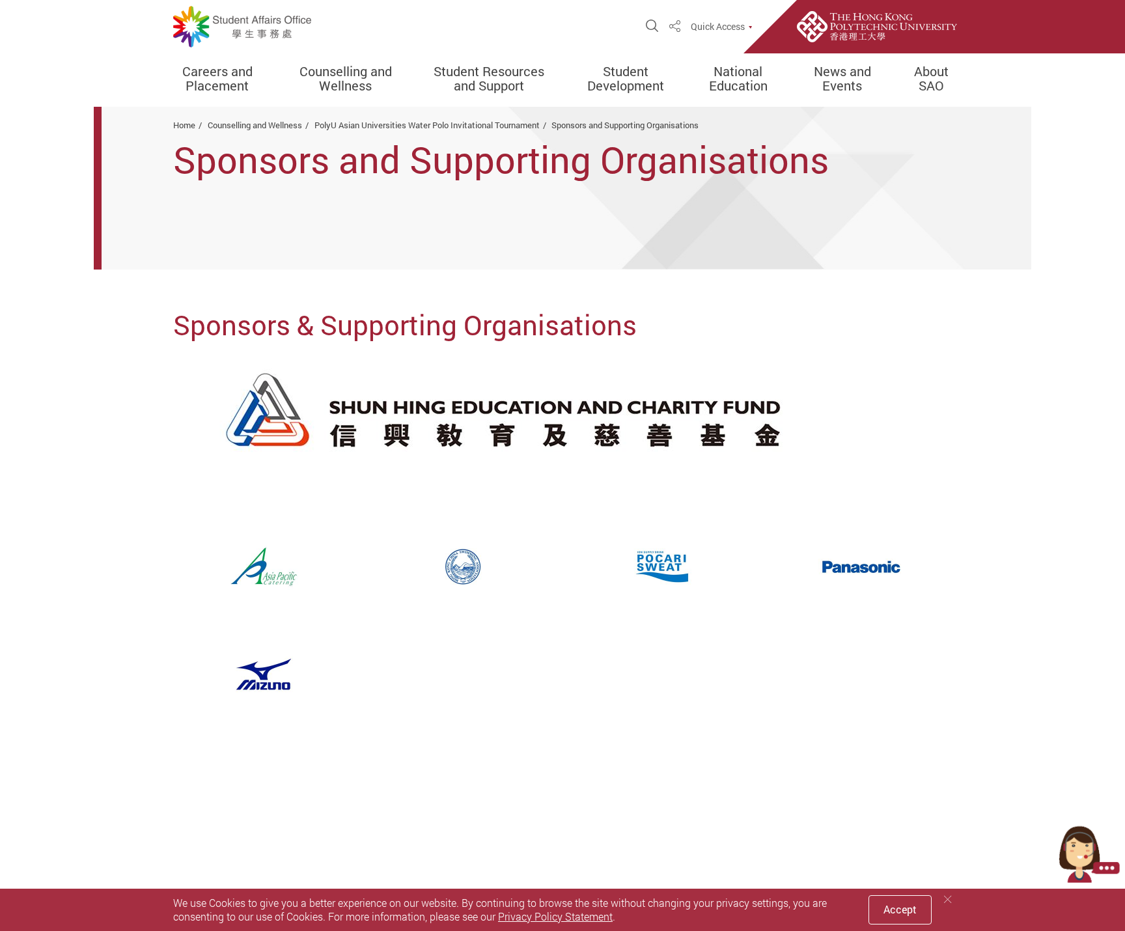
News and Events (842, 78)
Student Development (625, 78)
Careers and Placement (217, 78)
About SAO (931, 78)
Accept (900, 909)
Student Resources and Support (489, 78)
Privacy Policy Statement (555, 917)
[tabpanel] (562, 620)
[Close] (947, 899)
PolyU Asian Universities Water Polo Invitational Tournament (427, 125)
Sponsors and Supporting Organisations (625, 125)
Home (184, 125)
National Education (738, 78)
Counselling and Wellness (345, 78)
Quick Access (718, 26)
